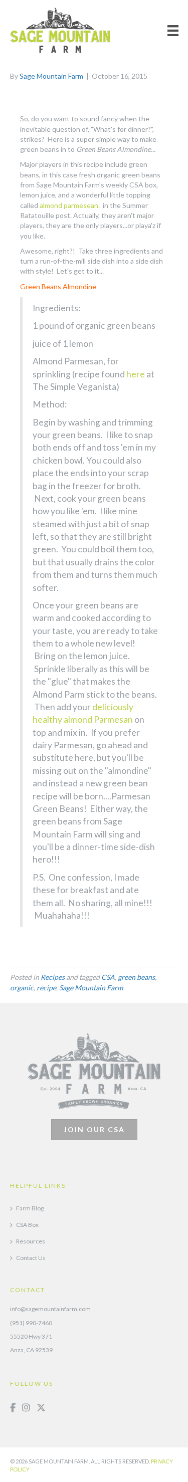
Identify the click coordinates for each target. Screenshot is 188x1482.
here (136, 374)
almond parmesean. (71, 205)
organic (22, 987)
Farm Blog (30, 1208)
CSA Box (27, 1224)
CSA (108, 977)
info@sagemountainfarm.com (50, 1309)
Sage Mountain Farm (91, 987)
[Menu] (172, 30)
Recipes (53, 977)
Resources (30, 1241)
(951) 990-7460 (31, 1323)
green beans (136, 977)
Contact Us (31, 1257)
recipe (46, 987)
